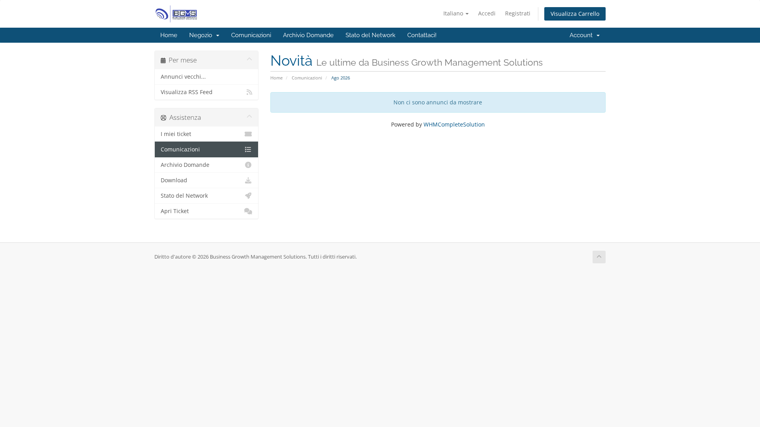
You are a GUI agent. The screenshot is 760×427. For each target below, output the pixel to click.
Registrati (517, 13)
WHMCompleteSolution (454, 124)
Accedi (487, 13)
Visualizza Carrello (575, 13)
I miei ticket (176, 134)
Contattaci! (422, 35)
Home (168, 35)
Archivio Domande (308, 35)
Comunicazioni (251, 35)
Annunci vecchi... (183, 76)
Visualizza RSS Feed (187, 92)
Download (174, 180)
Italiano (454, 13)
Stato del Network (370, 35)
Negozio (202, 35)
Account (583, 35)
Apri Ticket (175, 211)
